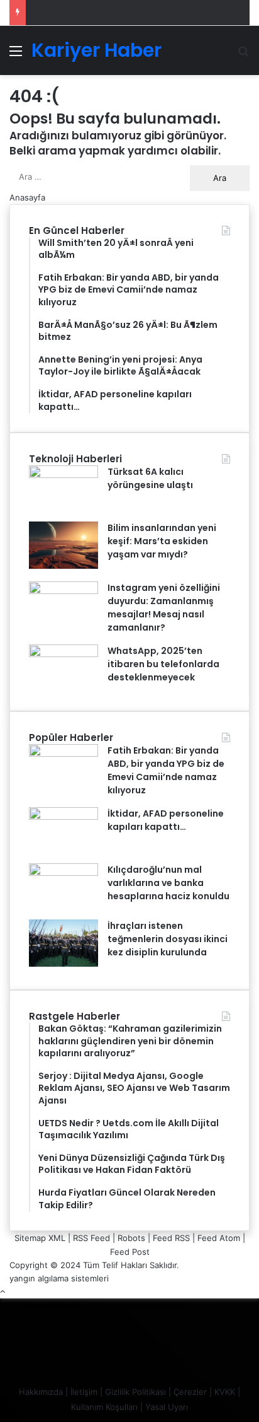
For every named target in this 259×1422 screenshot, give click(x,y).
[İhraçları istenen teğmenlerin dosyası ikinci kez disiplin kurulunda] (63, 964)
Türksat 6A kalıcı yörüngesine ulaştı (150, 478)
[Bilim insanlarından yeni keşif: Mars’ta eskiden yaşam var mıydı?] (63, 566)
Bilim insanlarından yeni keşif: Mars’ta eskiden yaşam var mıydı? (161, 541)
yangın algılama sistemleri (59, 1278)
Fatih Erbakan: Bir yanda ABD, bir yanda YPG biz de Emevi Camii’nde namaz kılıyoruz (165, 770)
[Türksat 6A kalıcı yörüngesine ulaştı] (63, 475)
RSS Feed (91, 1238)
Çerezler (190, 1392)
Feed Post (130, 1252)
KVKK (224, 1392)
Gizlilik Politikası (135, 1392)
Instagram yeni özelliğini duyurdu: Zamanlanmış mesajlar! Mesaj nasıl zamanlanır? (163, 607)
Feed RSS (171, 1238)
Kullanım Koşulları (104, 1407)
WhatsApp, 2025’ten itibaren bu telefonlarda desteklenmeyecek (163, 664)
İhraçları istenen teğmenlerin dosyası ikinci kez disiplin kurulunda (167, 939)
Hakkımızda (41, 1392)
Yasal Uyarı (166, 1407)
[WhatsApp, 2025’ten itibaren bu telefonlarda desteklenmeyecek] (63, 654)
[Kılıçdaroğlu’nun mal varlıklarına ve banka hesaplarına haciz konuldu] (63, 873)
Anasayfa (27, 197)
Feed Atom (218, 1238)
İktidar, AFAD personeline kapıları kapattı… (165, 820)
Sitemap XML (39, 1238)
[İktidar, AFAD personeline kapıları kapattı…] (63, 817)
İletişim (83, 1392)
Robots (131, 1238)
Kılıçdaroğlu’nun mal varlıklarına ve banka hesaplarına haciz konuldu (168, 882)
